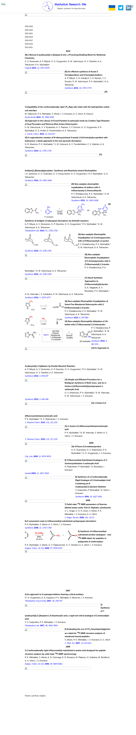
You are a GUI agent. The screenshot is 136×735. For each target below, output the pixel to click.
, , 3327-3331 (88, 497)
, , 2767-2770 (78, 88)
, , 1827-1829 (37, 473)
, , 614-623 (78, 643)
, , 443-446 (36, 399)
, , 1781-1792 (38, 151)
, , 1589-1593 (39, 117)
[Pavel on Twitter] (120, 7)
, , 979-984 (76, 318)
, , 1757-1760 (38, 528)
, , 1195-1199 (38, 251)
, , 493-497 (36, 376)
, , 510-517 (40, 134)
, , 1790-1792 (41, 231)
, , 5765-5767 (43, 548)
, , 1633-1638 (84, 200)
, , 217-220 (41, 439)
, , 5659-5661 (43, 664)
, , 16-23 (79, 517)
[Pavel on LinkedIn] (128, 7)
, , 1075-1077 (38, 297)
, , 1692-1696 (38, 180)
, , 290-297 (43, 601)
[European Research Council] (2, 4)
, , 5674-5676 (38, 456)
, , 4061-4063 (41, 625)
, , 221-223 (41, 422)
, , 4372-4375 (37, 68)
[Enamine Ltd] (4, 4)
